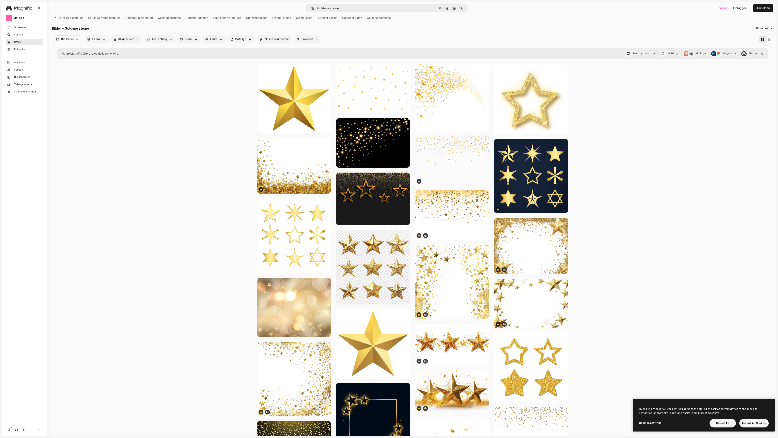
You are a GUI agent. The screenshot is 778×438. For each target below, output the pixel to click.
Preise (722, 8)
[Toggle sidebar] (39, 8)
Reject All (722, 423)
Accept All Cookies (754, 423)
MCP (698, 53)
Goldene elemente (379, 18)
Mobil (671, 53)
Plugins (727, 53)
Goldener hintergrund (139, 18)
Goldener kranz (352, 18)
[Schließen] (761, 53)
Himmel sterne (281, 18)
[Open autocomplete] (311, 8)
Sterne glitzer (304, 18)
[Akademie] (16, 430)
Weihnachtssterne (169, 18)
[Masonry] (762, 39)
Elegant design (327, 18)
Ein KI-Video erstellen (107, 18)
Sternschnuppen (256, 18)
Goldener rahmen (197, 18)
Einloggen (740, 8)
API (750, 53)
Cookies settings (650, 423)
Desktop (641, 53)
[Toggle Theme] (23, 430)
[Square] (770, 39)
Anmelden (763, 8)
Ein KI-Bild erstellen (70, 18)
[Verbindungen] (9, 430)
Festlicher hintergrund (227, 18)
